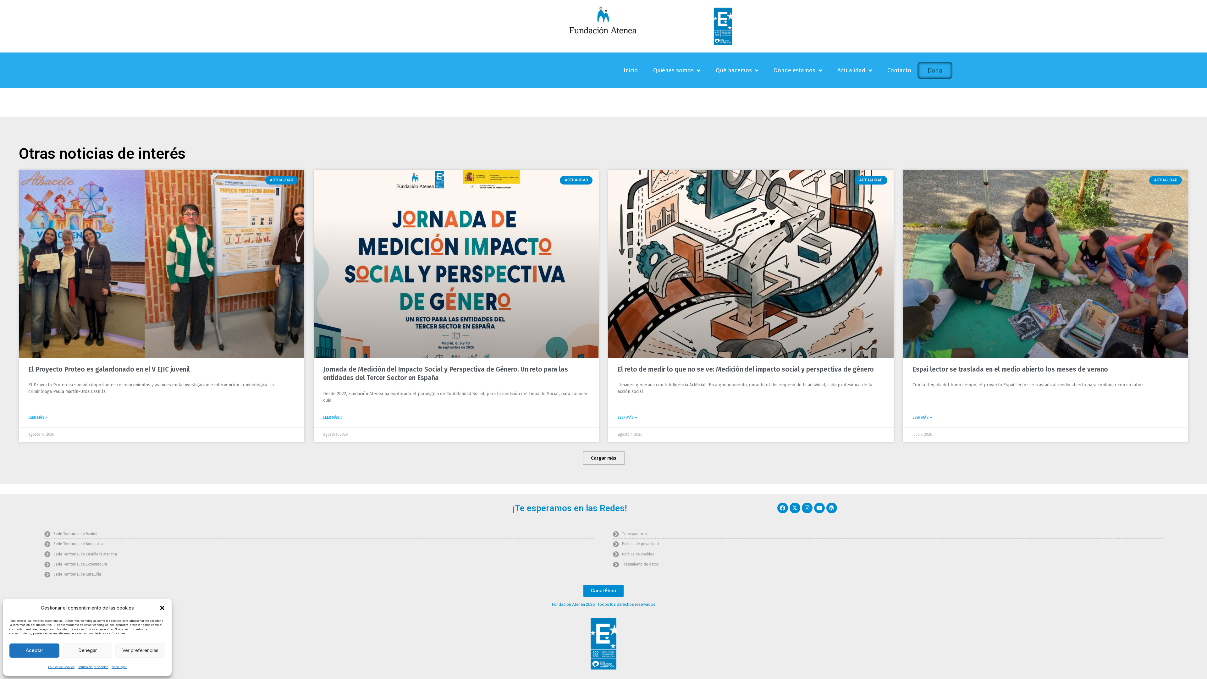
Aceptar (34, 650)
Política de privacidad (93, 667)
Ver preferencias (140, 650)
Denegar (87, 650)
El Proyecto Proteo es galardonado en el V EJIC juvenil (109, 369)
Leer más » (38, 417)
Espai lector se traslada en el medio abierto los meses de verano (1010, 369)
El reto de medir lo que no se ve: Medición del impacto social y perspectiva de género (746, 369)
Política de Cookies (61, 667)
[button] (162, 608)
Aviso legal (119, 667)
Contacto (899, 70)
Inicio (631, 70)
